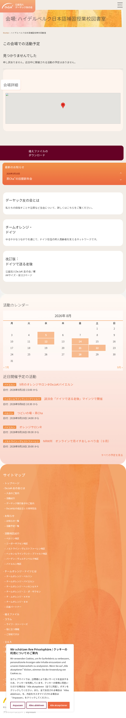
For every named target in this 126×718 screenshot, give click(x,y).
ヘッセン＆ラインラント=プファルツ (22, 398)
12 (46, 341)
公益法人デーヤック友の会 (23, 6)
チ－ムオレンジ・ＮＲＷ (18, 596)
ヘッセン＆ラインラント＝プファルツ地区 (26, 553)
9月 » (120, 367)
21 (80, 348)
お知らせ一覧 (12, 520)
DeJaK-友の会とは (15, 488)
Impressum (31, 712)
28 (80, 354)
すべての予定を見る (112, 455)
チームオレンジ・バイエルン (20, 581)
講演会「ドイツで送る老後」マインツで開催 (73, 398)
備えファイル (12, 614)
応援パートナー (13, 606)
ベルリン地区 (12, 538)
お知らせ (9, 516)
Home (6, 32)
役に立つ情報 (12, 629)
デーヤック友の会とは (22, 200)
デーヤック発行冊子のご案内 (20, 503)
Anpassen (18, 705)
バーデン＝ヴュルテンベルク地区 (22, 558)
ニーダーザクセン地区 (17, 543)
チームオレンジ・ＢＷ (17, 601)
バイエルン (9, 384)
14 (80, 341)
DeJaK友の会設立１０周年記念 (21, 508)
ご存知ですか (12, 634)
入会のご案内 (12, 493)
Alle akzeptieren (58, 705)
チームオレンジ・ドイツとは (21, 571)
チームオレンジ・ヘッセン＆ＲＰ (22, 586)
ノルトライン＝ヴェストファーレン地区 (25, 548)
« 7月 (6, 367)
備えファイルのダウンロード (38, 153)
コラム (8, 619)
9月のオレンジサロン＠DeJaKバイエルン (46, 384)
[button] (63, 105)
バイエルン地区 (13, 563)
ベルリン (8, 413)
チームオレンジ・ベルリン (19, 576)
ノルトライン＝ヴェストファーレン (21, 441)
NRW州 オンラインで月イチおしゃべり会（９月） (76, 441)
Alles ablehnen (36, 705)
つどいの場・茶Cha (30, 413)
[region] (40, 678)
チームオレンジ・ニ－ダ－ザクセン (23, 591)
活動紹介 (10, 498)
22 (97, 348)
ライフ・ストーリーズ (17, 624)
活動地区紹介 (12, 533)
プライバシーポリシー (13, 712)
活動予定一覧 (12, 525)
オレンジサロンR (30, 427)
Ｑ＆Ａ (8, 642)
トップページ (12, 483)
